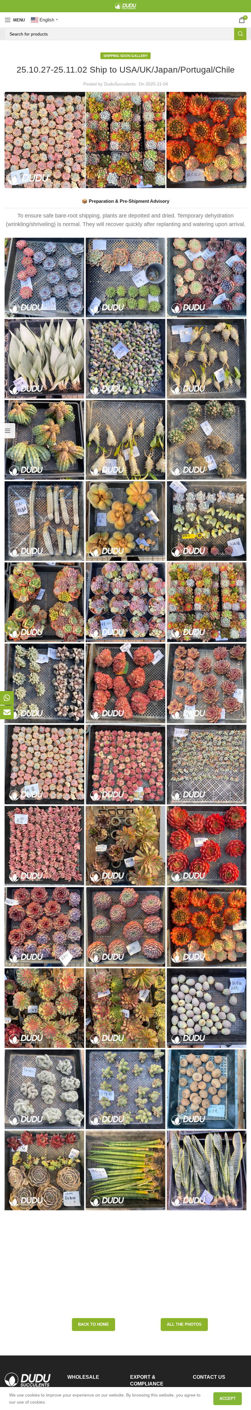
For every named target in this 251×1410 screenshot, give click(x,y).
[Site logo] (125, 5)
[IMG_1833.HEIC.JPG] (125, 440)
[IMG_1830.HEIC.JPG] (206, 359)
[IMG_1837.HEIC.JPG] (125, 521)
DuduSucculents (120, 83)
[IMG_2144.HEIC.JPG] (206, 1170)
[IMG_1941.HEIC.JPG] (125, 683)
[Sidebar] (7, 430)
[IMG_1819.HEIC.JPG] (125, 359)
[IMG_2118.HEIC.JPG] (206, 277)
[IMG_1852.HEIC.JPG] (125, 1089)
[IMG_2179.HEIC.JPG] (44, 1008)
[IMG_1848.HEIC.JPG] (206, 1008)
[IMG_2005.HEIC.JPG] (125, 1251)
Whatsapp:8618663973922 (219, 1373)
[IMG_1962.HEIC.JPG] (44, 764)
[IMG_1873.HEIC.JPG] (44, 1251)
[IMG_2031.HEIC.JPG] (44, 846)
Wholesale (77, 1373)
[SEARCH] (240, 34)
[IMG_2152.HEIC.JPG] (44, 1170)
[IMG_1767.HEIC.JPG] (206, 683)
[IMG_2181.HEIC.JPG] (125, 1008)
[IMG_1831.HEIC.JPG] (44, 440)
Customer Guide (83, 1384)
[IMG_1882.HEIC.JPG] (44, 602)
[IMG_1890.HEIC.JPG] (125, 602)
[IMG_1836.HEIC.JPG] (44, 521)
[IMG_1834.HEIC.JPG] (206, 440)
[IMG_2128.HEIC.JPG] (44, 359)
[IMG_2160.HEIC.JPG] (125, 846)
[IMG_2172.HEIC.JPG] (125, 927)
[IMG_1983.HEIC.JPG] (125, 764)
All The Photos (184, 1308)
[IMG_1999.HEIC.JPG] (206, 764)
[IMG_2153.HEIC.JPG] (125, 1170)
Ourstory (138, 1380)
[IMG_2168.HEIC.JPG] (206, 846)
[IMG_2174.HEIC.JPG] (206, 927)
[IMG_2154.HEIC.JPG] (206, 521)
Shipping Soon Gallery (125, 56)
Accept (227, 1398)
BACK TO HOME (93, 1308)
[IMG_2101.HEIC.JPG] (44, 277)
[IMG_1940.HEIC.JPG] (44, 683)
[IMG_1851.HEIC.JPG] (44, 1089)
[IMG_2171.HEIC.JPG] (44, 927)
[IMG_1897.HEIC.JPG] (206, 602)
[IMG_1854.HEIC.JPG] (206, 1089)
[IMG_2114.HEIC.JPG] (125, 277)
